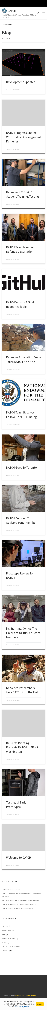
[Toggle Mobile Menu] (44, 3)
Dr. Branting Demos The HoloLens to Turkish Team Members (23, 633)
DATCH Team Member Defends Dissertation (19, 904)
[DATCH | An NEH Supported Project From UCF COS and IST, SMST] (4, 10)
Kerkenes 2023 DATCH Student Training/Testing (20, 900)
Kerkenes (6, 930)
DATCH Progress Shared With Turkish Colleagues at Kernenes (23, 137)
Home (4, 24)
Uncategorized (9, 946)
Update (5, 951)
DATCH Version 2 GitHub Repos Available (17, 908)
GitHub (5, 926)
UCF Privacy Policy (22, 1006)
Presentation (8, 938)
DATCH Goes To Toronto (21, 467)
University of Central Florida (25, 995)
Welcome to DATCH (18, 857)
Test (4, 942)
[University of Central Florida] (20, 3)
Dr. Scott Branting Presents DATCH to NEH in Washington (23, 747)
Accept (39, 1004)
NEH (4, 934)
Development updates (20, 82)
